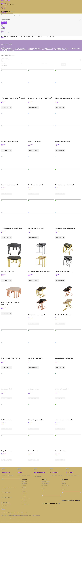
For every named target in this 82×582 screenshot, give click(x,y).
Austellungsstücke (25, 504)
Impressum (64, 483)
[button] (6, 107)
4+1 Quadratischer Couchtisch (11, 228)
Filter (63, 64)
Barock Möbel (24, 501)
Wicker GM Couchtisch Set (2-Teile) (40, 98)
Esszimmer (24, 485)
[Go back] (2, 41)
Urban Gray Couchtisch (36, 420)
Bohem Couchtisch (61, 451)
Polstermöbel (24, 481)
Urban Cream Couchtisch (63, 420)
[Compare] (2, 95)
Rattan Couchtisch (34, 451)
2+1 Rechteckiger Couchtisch (64, 185)
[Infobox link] (21, 513)
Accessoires (24, 495)
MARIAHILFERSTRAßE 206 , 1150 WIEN (71, 500)
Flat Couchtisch (33, 389)
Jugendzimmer (24, 493)
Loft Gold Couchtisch (62, 389)
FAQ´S (43, 490)
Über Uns (63, 481)
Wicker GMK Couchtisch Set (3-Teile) (67, 98)
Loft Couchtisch (6, 420)
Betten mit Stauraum (25, 497)
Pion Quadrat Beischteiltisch (10, 358)
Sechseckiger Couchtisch (9, 185)
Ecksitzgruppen (24, 483)
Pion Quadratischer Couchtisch (65, 228)
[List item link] (11, 493)
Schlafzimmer (24, 487)
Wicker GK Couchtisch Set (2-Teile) (13, 98)
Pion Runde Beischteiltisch (63, 315)
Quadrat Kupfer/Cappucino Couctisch (10, 303)
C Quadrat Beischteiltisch (36, 315)
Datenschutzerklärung (66, 485)
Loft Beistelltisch (6, 389)
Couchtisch (3, 101)
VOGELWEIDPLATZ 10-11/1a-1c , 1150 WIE (50, 503)
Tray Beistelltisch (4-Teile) (64, 271)
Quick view (2, 110)
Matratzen (23, 499)
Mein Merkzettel (45, 485)
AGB (62, 487)
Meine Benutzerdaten (46, 481)
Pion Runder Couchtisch (36, 228)
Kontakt (63, 489)
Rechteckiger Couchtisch (9, 142)
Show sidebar (5, 58)
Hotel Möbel (24, 491)
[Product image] (14, 88)
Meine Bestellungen (45, 483)
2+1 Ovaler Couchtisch (35, 185)
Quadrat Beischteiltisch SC (64, 358)
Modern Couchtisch (34, 142)
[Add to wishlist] (2, 104)
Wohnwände (24, 489)
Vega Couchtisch (7, 451)
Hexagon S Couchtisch (62, 142)
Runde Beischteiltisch (35, 358)
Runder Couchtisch (7, 271)
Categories (3, 47)
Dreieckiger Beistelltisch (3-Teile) (39, 271)
